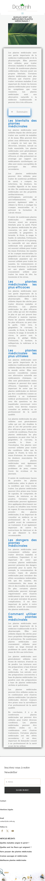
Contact (3, 801)
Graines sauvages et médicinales (13, 856)
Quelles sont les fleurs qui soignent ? (15, 847)
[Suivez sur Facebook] (2, 831)
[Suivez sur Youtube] (12, 831)
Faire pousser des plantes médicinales (16, 852)
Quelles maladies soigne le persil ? (14, 843)
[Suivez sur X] (7, 831)
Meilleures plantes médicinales (13, 860)
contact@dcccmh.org (7, 821)
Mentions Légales (6, 809)
